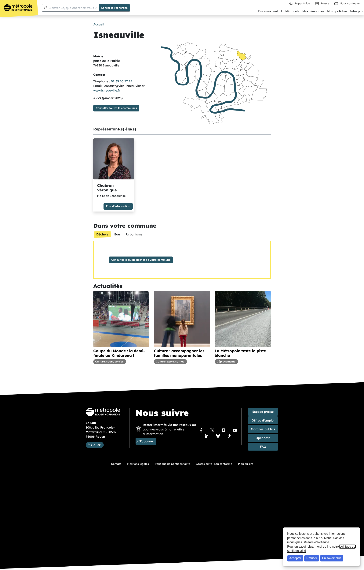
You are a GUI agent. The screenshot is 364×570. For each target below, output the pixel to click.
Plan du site (245, 464)
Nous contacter (350, 3)
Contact (116, 464)
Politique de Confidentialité (172, 464)
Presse (325, 3)
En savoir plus (331, 558)
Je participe (302, 3)
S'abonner (146, 441)
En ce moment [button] (268, 11)
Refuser (311, 558)
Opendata (263, 438)
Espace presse (263, 412)
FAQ (263, 446)
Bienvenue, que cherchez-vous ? (72, 8)
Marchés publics (263, 429)
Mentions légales (138, 464)
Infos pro (356, 11)
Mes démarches (313, 11)
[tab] (102, 234)
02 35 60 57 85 (121, 81)
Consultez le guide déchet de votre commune (140, 259)
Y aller (97, 445)
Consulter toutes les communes (116, 108)
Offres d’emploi (263, 420)
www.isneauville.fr (106, 90)
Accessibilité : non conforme (214, 464)
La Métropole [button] (290, 11)
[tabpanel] (182, 260)
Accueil (98, 24)
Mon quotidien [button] (337, 11)
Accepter (295, 558)
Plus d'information (118, 206)
